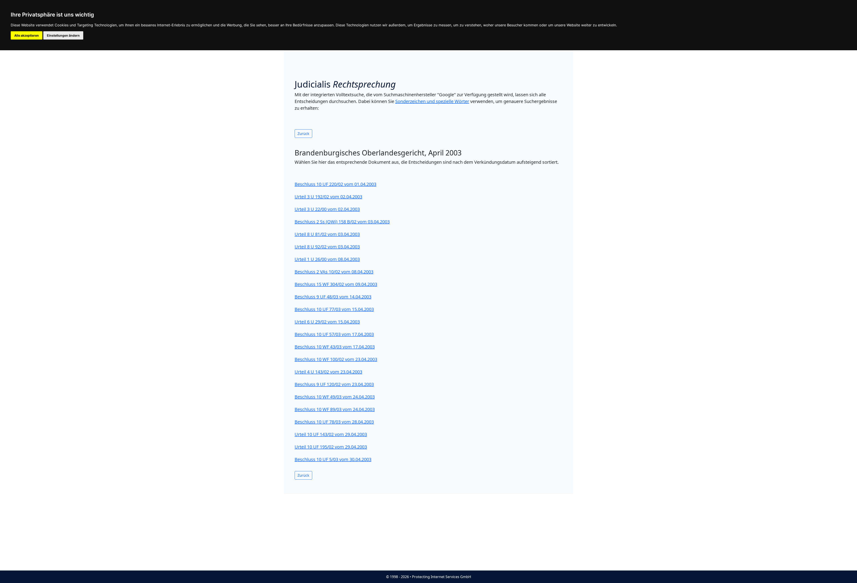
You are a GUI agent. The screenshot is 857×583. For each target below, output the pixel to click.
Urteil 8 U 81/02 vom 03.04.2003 (327, 234)
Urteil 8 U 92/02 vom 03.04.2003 (327, 247)
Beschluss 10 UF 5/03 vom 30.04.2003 (333, 459)
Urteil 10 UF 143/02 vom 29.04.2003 (331, 434)
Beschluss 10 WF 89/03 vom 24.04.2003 (335, 409)
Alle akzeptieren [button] (26, 35)
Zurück (303, 133)
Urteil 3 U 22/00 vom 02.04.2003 (327, 209)
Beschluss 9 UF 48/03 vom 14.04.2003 (333, 297)
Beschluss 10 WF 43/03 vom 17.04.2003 (335, 347)
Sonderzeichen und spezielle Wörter (432, 101)
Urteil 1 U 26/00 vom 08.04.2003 (327, 259)
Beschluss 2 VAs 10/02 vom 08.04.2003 (334, 272)
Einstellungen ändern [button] (63, 35)
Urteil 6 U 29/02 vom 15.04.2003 (327, 322)
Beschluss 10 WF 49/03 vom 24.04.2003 (335, 397)
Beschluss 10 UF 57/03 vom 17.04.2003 (334, 334)
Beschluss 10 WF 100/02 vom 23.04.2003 (336, 359)
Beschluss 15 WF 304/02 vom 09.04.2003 (336, 284)
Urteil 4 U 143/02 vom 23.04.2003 (328, 372)
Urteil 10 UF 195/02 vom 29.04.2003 (331, 447)
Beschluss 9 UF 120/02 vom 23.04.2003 (334, 384)
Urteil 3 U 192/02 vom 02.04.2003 (328, 197)
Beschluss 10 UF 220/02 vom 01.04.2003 (335, 184)
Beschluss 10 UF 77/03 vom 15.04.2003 (334, 309)
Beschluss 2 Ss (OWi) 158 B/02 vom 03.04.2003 (342, 222)
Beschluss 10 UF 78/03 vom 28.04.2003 (334, 422)
